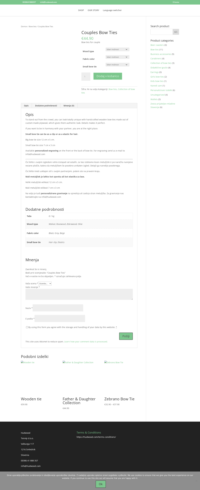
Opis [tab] (26, 105)
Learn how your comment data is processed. (86, 341)
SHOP (81, 10)
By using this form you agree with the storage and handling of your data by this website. (72, 327)
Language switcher (112, 10)
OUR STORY (93, 10)
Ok (101, 484)
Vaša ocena (31, 283)
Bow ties (32, 26)
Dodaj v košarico (107, 76)
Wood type (88, 51)
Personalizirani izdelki (161, 90)
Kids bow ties (157, 81)
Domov (24, 26)
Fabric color (89, 59)
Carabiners (156, 58)
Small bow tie (89, 66)
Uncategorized (158, 94)
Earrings (155, 72)
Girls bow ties (157, 76)
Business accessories (161, 54)
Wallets (154, 99)
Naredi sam (156, 85)
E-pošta (30, 318)
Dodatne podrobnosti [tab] (46, 105)
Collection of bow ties (161, 63)
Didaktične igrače (159, 67)
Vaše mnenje (32, 287)
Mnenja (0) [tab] (69, 105)
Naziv (29, 308)
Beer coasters (157, 45)
